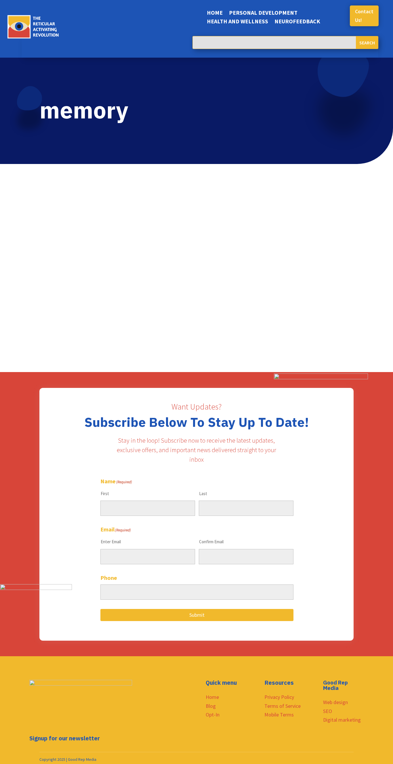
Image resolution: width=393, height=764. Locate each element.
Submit (197, 615)
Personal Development (263, 13)
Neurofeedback (297, 22)
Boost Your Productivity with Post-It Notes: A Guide (123, 207)
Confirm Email (211, 541)
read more (56, 241)
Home (215, 13)
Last (203, 493)
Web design (335, 702)
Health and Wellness (237, 22)
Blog (211, 706)
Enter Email (111, 541)
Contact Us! (364, 16)
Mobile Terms (279, 714)
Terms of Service (282, 706)
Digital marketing (342, 719)
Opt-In (213, 714)
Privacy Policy (279, 697)
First (105, 493)
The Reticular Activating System (76, 299)
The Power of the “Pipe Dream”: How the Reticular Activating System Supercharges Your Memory (194, 288)
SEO (327, 711)
